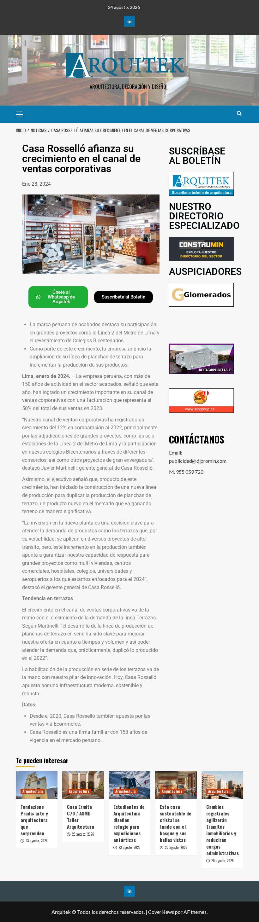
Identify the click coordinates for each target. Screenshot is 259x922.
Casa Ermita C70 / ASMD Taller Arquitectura (80, 816)
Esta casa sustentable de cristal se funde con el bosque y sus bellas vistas (175, 823)
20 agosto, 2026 (176, 847)
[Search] (239, 113)
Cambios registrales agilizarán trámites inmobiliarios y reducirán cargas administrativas (222, 829)
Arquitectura (32, 791)
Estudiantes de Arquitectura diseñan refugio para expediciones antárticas (129, 823)
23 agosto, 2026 (37, 840)
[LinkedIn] (129, 21)
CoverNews (161, 912)
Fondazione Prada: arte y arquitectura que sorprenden (34, 820)
